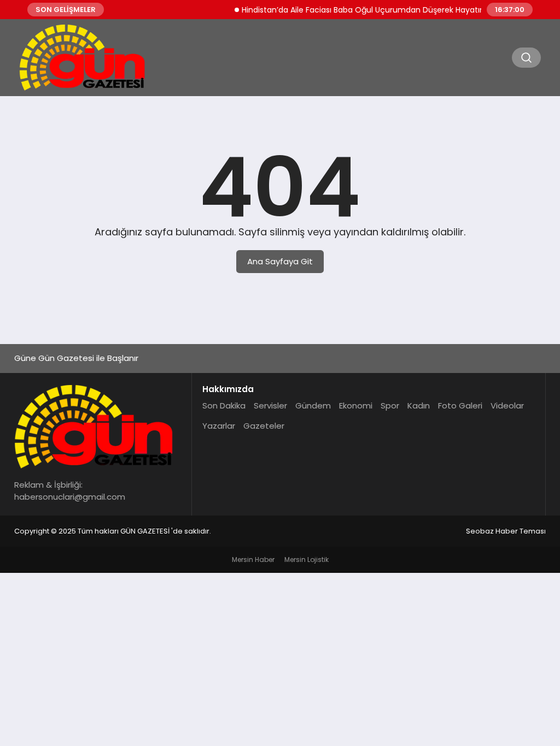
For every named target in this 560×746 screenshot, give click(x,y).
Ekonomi (355, 405)
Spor (390, 405)
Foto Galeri (460, 405)
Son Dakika (224, 405)
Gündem (313, 405)
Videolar (507, 405)
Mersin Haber (253, 559)
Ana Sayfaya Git (280, 261)
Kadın (418, 405)
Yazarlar (218, 425)
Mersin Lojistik (306, 559)
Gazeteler (263, 425)
